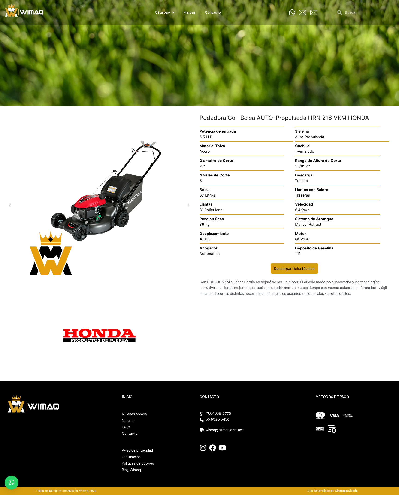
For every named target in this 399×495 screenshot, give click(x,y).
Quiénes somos (134, 414)
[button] (10, 204)
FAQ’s (126, 427)
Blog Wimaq (131, 470)
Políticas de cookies (138, 463)
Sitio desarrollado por (332, 490)
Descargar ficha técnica (294, 268)
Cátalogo (162, 12)
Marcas (190, 12)
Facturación (131, 457)
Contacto (213, 12)
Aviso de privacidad (137, 450)
